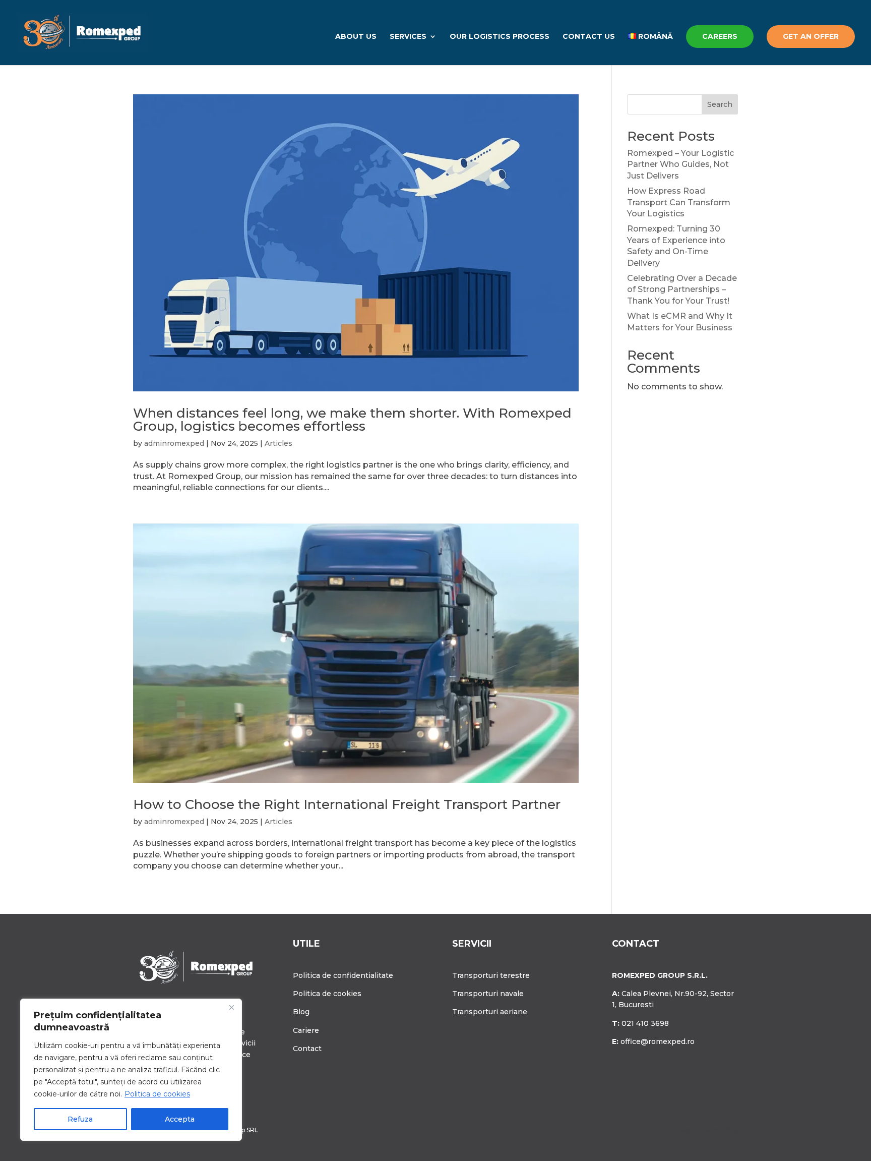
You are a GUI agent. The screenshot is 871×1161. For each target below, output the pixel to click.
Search (719, 104)
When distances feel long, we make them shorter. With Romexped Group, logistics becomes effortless (352, 419)
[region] (131, 1070)
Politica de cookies (157, 1093)
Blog (301, 1011)
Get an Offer (811, 36)
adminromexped (174, 443)
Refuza (80, 1119)
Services (408, 37)
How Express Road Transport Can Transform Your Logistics (678, 202)
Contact (307, 1048)
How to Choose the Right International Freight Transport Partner (347, 804)
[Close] (231, 1007)
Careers (719, 36)
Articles (278, 443)
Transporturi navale (488, 993)
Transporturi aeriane (489, 1011)
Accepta (180, 1119)
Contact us (589, 37)
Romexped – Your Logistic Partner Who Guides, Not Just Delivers (680, 164)
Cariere (306, 1030)
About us (356, 37)
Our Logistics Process (499, 37)
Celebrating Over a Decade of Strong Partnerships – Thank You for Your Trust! (682, 289)
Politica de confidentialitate (343, 975)
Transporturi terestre (491, 975)
